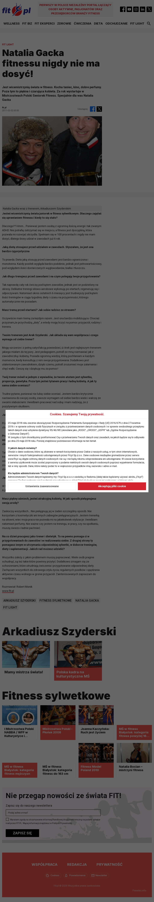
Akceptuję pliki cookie (112, 486)
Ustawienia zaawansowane (42, 486)
